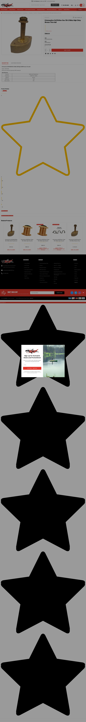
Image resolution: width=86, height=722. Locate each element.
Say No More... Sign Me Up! (32, 368)
